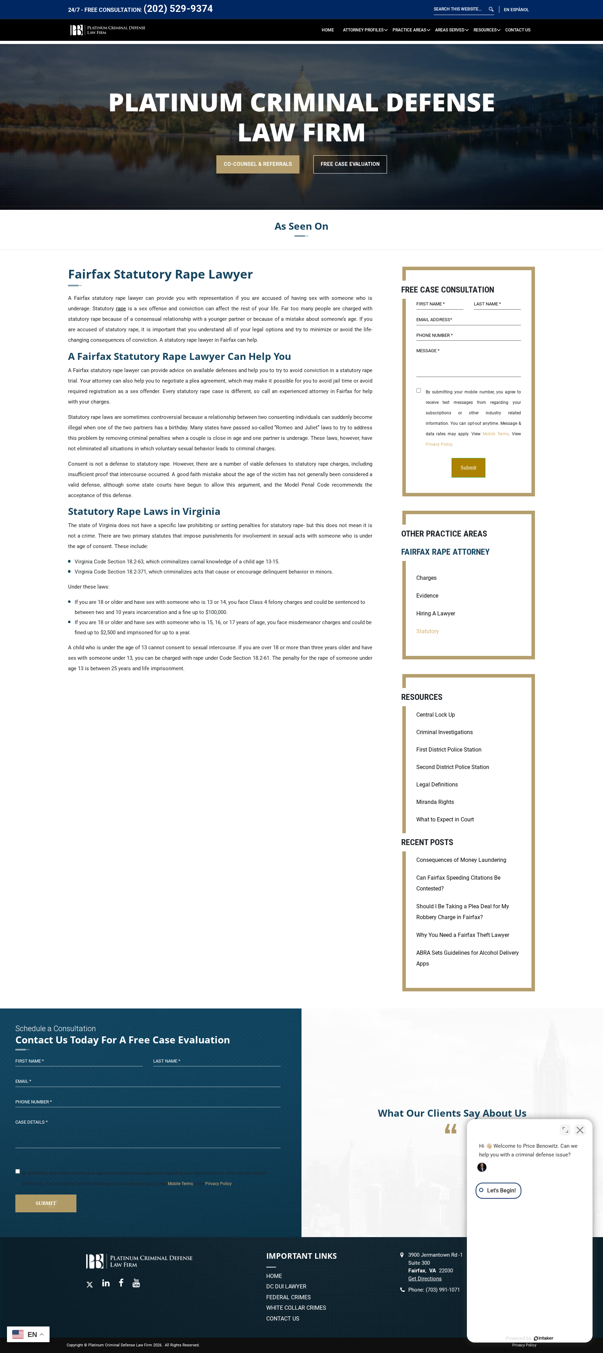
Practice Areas (409, 29)
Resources (485, 29)
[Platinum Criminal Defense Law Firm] (108, 30)
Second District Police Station (452, 767)
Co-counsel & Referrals (258, 164)
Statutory (427, 631)
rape (121, 309)
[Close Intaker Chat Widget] (580, 1130)
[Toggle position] (565, 1130)
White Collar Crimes (296, 1308)
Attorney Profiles (363, 29)
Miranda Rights (435, 802)
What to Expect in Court (445, 819)
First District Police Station (449, 749)
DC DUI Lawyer (286, 1286)
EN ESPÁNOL (516, 9)
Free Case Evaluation (350, 164)
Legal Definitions (437, 784)
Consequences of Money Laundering (461, 860)
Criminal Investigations (444, 732)
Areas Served (449, 29)
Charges (426, 578)
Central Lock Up (435, 714)
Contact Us (517, 29)
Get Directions (425, 1279)
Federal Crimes (288, 1297)
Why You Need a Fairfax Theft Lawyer (462, 935)
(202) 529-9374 (178, 8)
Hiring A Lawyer (435, 613)
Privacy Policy (439, 444)
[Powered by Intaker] (543, 1338)
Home (328, 29)
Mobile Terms (496, 433)
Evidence (427, 595)
